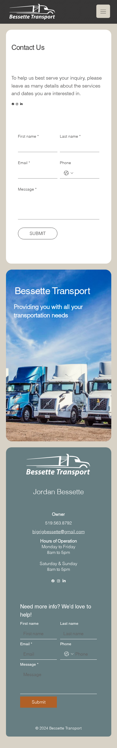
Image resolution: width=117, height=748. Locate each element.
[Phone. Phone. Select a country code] (68, 173)
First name (28, 136)
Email (24, 162)
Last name (70, 136)
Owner (58, 514)
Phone (65, 162)
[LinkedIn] (21, 103)
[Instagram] (17, 103)
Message (27, 189)
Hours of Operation (58, 541)
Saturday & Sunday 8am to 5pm (58, 566)
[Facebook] (12, 103)
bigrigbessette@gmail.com (58, 531)
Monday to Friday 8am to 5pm (58, 549)
